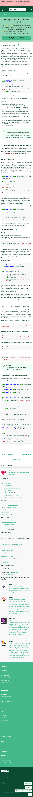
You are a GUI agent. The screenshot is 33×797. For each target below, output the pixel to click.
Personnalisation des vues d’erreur (12, 495)
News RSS (3, 744)
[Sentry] (4, 589)
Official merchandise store (7, 760)
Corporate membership (6, 757)
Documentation (6, 14)
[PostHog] (4, 645)
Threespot (4, 784)
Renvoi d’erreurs (8, 490)
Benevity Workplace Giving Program (9, 762)
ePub (20, 572)
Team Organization (5, 675)
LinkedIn (3, 741)
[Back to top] (30, 794)
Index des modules (9, 544)
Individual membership (6, 704)
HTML (13, 572)
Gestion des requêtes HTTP (11, 527)
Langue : (28, 787)
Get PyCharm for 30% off (16, 38)
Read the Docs (9, 574)
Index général (5, 512)
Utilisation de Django (9, 524)
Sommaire (19, 544)
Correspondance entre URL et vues (12, 488)
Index (2, 544)
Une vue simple (7, 485)
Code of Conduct (5, 680)
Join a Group (4, 694)
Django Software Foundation (8, 677)
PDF (17, 572)
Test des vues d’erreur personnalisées (14, 497)
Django (2, 9)
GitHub (2, 731)
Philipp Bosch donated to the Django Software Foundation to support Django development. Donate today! (20, 472)
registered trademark (10, 793)
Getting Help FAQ (5, 715)
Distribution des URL (7, 454)
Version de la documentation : (23, 790)
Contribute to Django (6, 696)
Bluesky (2, 739)
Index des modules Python (8, 514)
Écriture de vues (6, 483)
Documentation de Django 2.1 (9, 522)
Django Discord (4, 717)
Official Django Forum (7, 556)
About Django (4, 670)
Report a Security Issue (6, 701)
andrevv (4, 788)
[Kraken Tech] (4, 623)
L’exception (10, 492)
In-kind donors (5, 777)
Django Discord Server (7, 550)
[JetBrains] (4, 602)
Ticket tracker (4, 562)
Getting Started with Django (7, 673)
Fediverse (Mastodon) (6, 736)
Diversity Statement (5, 682)
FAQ (2, 536)
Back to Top (17, 459)
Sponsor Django (4, 755)
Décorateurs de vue (26, 454)
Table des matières (6, 510)
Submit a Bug (4, 699)
